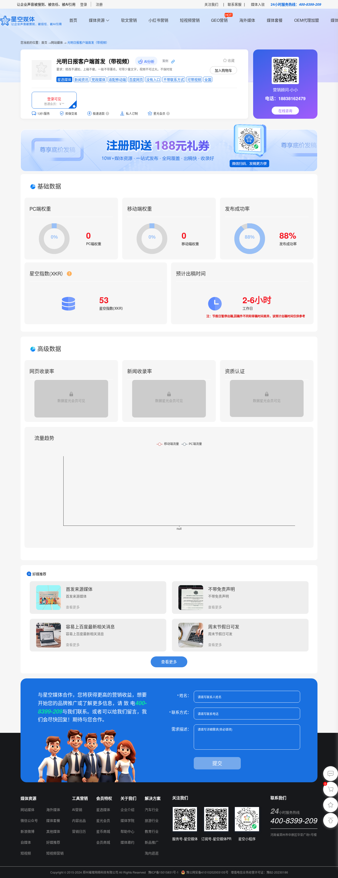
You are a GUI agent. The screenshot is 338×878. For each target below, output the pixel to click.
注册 (99, 4)
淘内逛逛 (152, 853)
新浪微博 (27, 831)
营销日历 (79, 831)
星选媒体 (103, 809)
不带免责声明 (221, 589)
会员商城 (103, 842)
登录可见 (54, 98)
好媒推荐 (53, 842)
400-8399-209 (310, 4)
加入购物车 (223, 70)
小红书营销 (158, 20)
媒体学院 (127, 820)
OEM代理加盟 (306, 20)
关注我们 (211, 4)
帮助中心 (127, 831)
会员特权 (104, 798)
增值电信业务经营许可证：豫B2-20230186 (259, 872)
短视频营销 (190, 20)
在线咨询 (285, 110)
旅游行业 (152, 820)
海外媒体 (247, 20)
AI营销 (77, 809)
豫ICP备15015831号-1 (163, 872)
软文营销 (129, 20)
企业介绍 (127, 809)
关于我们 (128, 798)
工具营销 (80, 798)
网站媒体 (57, 42)
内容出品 (79, 820)
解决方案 (153, 798)
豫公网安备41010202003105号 (207, 872)
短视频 (26, 853)
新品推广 (152, 842)
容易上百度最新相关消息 (90, 626)
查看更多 (73, 606)
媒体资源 (97, 20)
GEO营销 (219, 20)
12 (48, 798)
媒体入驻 (258, 4)
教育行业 (152, 831)
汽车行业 (152, 809)
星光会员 (103, 820)
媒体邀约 (127, 842)
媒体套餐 (275, 20)
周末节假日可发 (223, 626)
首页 (73, 20)
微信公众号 (29, 820)
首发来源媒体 (79, 589)
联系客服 (234, 4)
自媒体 (26, 842)
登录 (83, 4)
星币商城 (103, 831)
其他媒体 (53, 831)
